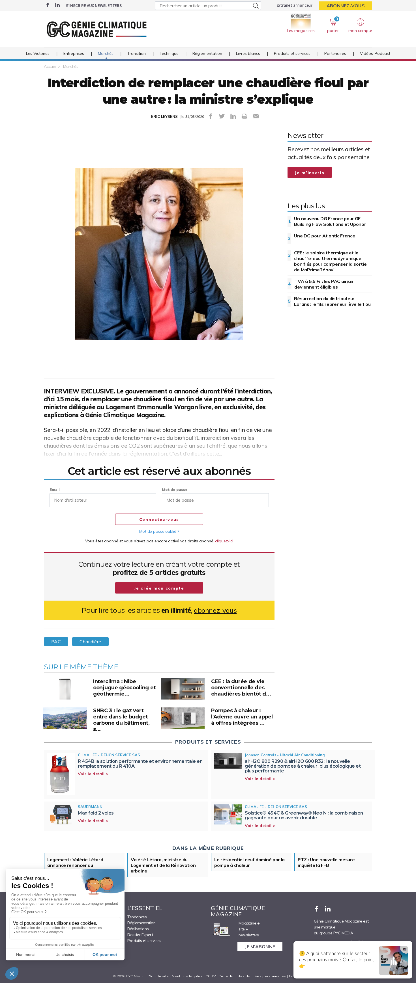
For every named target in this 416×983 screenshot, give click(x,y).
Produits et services (292, 53)
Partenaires (335, 53)
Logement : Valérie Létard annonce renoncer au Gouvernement (75, 865)
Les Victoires (38, 53)
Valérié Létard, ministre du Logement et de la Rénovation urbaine (163, 865)
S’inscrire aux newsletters (94, 5)
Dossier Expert (140, 934)
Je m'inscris (309, 172)
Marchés (105, 53)
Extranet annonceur (294, 5)
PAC (56, 641)
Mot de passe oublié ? (159, 531)
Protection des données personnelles (252, 976)
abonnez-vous (215, 610)
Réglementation (207, 53)
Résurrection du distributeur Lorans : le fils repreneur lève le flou (332, 301)
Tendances (137, 916)
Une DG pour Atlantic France (324, 236)
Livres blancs (248, 53)
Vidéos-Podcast (375, 53)
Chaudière (90, 641)
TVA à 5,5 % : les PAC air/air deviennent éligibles (323, 284)
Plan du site (158, 976)
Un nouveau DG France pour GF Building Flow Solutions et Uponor (330, 221)
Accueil (50, 66)
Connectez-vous (159, 519)
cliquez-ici (224, 541)
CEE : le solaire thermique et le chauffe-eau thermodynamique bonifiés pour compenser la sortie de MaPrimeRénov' (330, 261)
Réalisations (138, 928)
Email (55, 490)
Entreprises (73, 53)
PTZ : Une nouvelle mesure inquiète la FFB (326, 862)
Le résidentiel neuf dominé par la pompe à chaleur (249, 862)
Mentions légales (187, 976)
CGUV (210, 976)
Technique (169, 53)
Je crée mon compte (159, 588)
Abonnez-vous (346, 5)
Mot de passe (175, 490)
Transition (136, 53)
